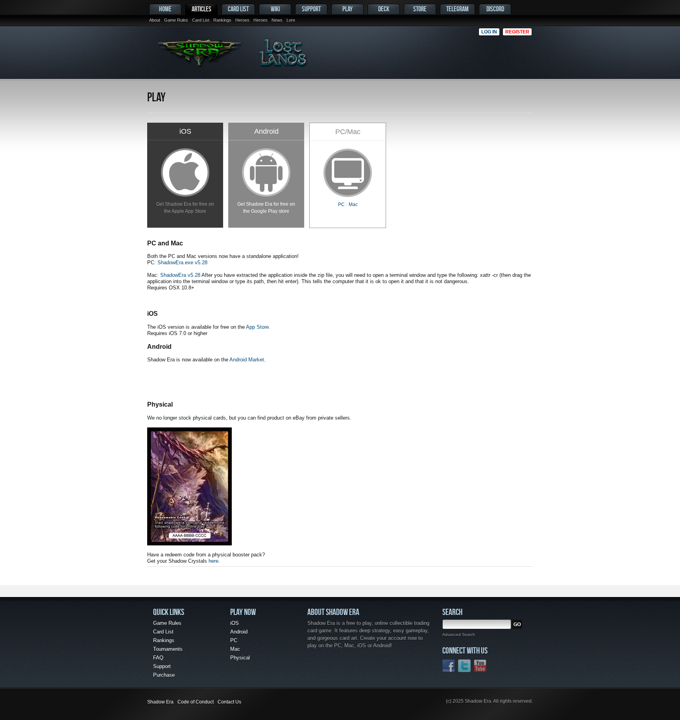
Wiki (275, 9)
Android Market (246, 360)
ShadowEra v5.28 (180, 275)
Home (165, 9)
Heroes (242, 20)
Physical (240, 658)
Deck (383, 9)
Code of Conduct (195, 702)
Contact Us (229, 702)
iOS (234, 623)
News (277, 20)
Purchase (164, 675)
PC (341, 204)
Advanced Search (458, 634)
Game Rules (176, 20)
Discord (495, 9)
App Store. (258, 327)
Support (311, 9)
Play (347, 9)
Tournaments (168, 649)
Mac (353, 204)
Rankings (222, 20)
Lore (290, 20)
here (213, 561)
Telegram (457, 9)
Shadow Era (160, 702)
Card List (200, 20)
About (154, 20)
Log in (489, 32)
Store (420, 9)
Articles (201, 9)
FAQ (158, 658)
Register (517, 32)
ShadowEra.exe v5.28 (182, 262)
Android (239, 632)
